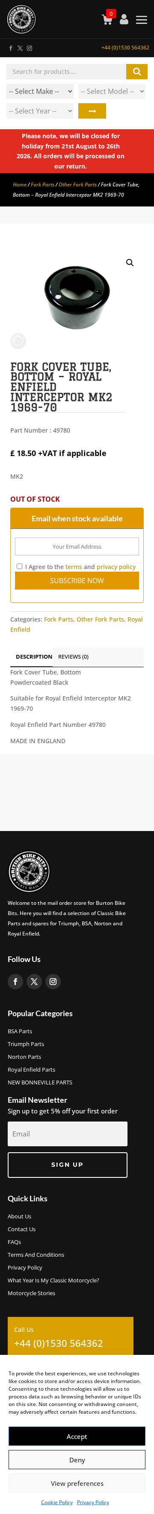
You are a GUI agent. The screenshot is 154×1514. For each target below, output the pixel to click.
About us (19, 1216)
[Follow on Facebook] (10, 46)
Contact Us (22, 1229)
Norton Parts (24, 1057)
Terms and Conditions (36, 1255)
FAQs (14, 1242)
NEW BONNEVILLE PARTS (40, 1082)
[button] (130, 262)
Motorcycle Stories (31, 1293)
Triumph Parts (26, 1044)
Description (34, 656)
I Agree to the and (80, 567)
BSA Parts (20, 1031)
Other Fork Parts (78, 184)
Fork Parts (42, 184)
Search (92, 111)
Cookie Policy (57, 1502)
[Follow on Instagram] (29, 46)
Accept (77, 1436)
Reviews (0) (73, 656)
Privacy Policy (93, 1502)
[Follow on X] (19, 46)
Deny (77, 1460)
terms (73, 567)
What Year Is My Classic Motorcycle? (53, 1280)
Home (20, 184)
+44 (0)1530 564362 (125, 47)
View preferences (77, 1483)
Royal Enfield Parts (31, 1069)
